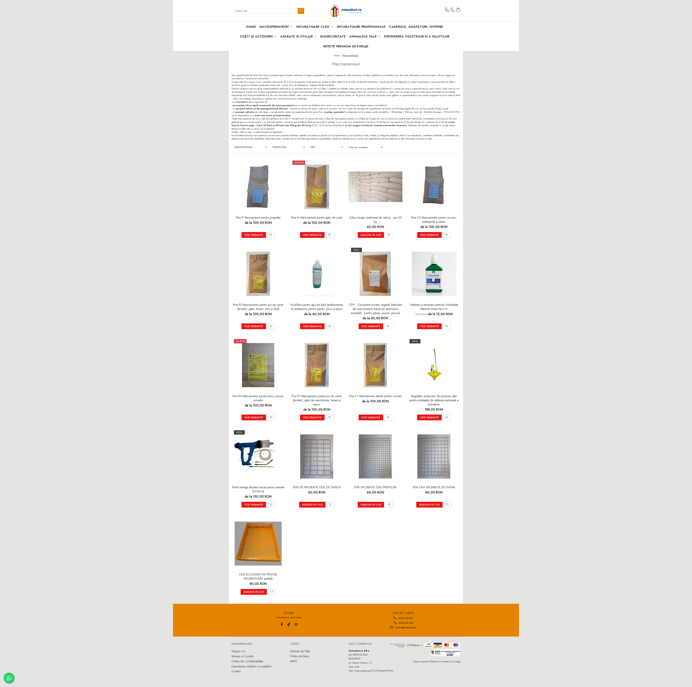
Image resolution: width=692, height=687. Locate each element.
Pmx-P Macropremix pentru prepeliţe (258, 217)
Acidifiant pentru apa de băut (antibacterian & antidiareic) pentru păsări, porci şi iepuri (316, 307)
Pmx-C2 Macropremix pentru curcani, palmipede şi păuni (433, 219)
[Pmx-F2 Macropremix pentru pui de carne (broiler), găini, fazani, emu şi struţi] (258, 274)
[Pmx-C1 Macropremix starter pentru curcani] (375, 365)
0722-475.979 (405, 618)
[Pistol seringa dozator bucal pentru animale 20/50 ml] (258, 456)
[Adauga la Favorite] (271, 235)
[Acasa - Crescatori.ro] (346, 11)
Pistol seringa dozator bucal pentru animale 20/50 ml (258, 489)
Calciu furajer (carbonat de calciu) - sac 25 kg (375, 219)
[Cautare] (301, 11)
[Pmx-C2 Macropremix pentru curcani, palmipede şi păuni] (434, 187)
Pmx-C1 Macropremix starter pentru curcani (375, 396)
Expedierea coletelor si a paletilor (416, 36)
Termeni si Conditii (242, 656)
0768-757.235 (405, 623)
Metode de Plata (300, 651)
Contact (236, 671)
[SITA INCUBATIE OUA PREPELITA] (375, 456)
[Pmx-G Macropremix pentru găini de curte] (317, 187)
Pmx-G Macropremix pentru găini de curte (316, 217)
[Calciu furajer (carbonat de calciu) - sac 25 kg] (375, 187)
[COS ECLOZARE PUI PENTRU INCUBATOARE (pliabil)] (258, 544)
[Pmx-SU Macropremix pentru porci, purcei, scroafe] (258, 365)
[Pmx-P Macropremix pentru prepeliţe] (258, 187)
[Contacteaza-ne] (447, 10)
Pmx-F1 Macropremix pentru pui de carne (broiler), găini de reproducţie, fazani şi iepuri (317, 400)
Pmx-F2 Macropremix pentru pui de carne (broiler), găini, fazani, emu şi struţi (258, 307)
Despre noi (238, 651)
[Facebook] (282, 624)
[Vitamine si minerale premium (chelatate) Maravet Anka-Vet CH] (434, 274)
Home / (338, 55)
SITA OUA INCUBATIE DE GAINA (434, 487)
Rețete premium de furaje (346, 46)
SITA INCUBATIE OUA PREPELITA (375, 487)
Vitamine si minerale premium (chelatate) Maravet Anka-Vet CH (434, 307)
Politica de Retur (299, 656)
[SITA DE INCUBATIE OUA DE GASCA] (317, 456)
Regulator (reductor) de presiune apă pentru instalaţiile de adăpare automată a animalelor (433, 400)
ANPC (294, 661)
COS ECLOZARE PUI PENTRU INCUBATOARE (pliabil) (258, 576)
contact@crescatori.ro (405, 627)
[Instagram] (296, 624)
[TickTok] (289, 624)
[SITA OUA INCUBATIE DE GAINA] (434, 456)
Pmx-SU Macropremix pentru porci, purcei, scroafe (258, 398)
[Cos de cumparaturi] (458, 10)
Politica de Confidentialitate (247, 661)
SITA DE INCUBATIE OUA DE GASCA (317, 487)
